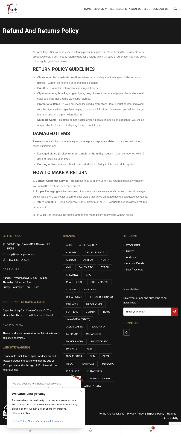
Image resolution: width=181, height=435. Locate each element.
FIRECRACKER (94, 304)
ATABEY (105, 260)
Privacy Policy (135, 413)
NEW (89, 349)
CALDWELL (72, 274)
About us (135, 8)
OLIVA (106, 356)
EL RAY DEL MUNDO (101, 297)
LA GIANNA (72, 334)
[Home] (30, 430)
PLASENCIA (72, 371)
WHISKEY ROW (92, 386)
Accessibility (171, 418)
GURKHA (90, 312)
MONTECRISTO (99, 341)
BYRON (105, 267)
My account (133, 244)
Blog (147, 8)
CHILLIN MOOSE (99, 282)
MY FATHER (72, 349)
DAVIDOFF (90, 289)
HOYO (106, 312)
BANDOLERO (86, 267)
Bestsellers (118, 8)
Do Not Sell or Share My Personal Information (37, 421)
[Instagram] (126, 332)
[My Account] (90, 430)
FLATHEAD (72, 312)
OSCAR (70, 363)
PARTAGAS (88, 363)
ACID (69, 245)
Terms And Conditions (111, 413)
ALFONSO (71, 252)
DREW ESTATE (74, 297)
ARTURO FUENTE (94, 252)
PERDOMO (108, 363)
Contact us (160, 8)
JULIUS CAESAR (75, 326)
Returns (171, 413)
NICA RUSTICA (74, 356)
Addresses (132, 257)
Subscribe (174, 312)
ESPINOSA (72, 304)
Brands (99, 8)
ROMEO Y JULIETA (100, 378)
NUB (92, 356)
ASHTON (71, 260)
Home (88, 8)
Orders (130, 250)
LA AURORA (98, 326)
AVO (68, 267)
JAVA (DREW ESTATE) (78, 319)
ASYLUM (88, 260)
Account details (135, 263)
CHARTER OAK (74, 282)
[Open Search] (175, 9)
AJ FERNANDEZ (88, 245)
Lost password (134, 269)
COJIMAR (71, 289)
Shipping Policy (156, 413)
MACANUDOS (93, 334)
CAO (88, 274)
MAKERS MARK (74, 341)
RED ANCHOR (94, 371)
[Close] (81, 391)
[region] (46, 408)
